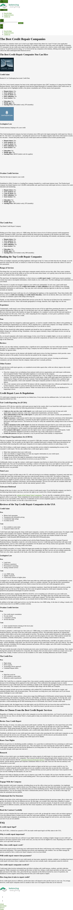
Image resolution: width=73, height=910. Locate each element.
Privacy (2, 907)
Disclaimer (3, 906)
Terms (2, 909)
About (2, 904)
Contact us (7, 16)
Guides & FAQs (9, 15)
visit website (5, 81)
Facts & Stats (8, 13)
